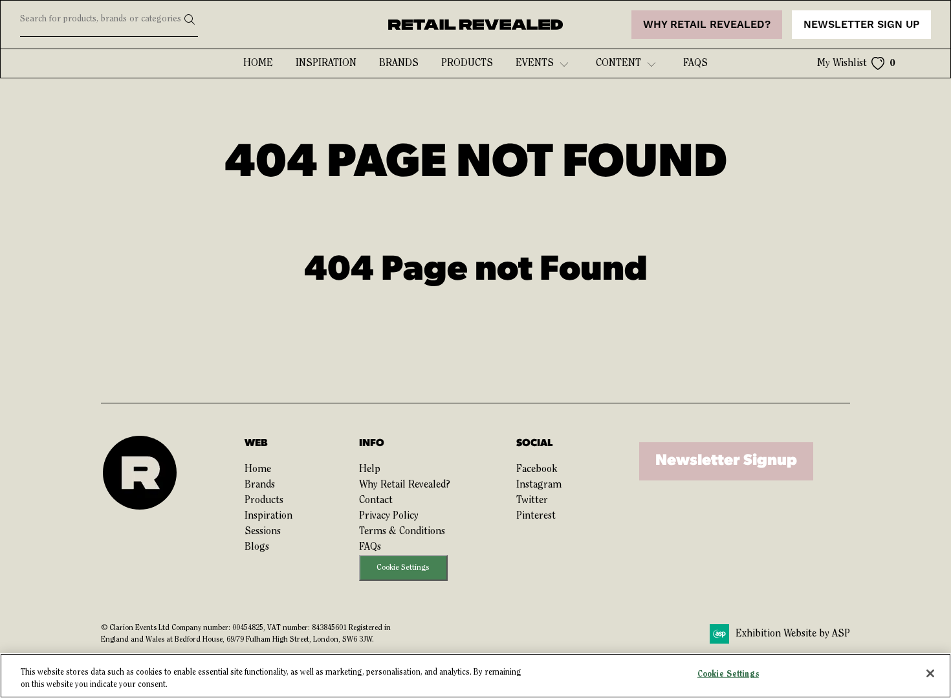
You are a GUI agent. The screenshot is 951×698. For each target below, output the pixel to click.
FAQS (695, 63)
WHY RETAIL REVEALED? (707, 24)
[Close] (930, 673)
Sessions (263, 531)
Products (467, 63)
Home (258, 63)
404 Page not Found (476, 271)
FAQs (370, 547)
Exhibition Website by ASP (793, 634)
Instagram (539, 485)
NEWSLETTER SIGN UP (861, 24)
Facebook (536, 469)
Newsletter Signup (726, 461)
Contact (376, 500)
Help (369, 469)
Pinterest (536, 516)
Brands (399, 63)
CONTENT (618, 63)
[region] (475, 675)
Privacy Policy (389, 516)
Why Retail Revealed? (404, 485)
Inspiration (326, 63)
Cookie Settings (403, 567)
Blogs (257, 547)
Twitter (532, 500)
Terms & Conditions (402, 531)
